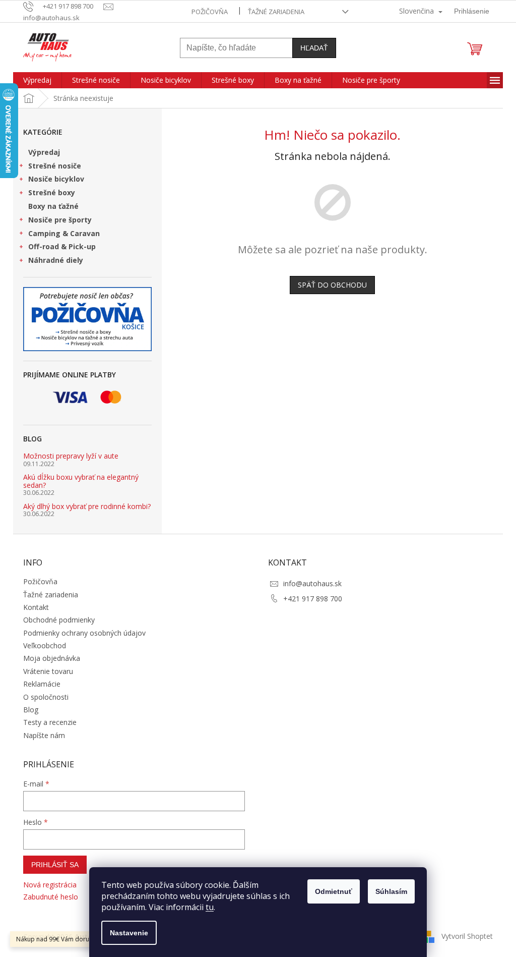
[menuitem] (37, 80)
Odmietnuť (333, 891)
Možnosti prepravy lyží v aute (70, 456)
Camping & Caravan (64, 233)
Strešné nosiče (54, 166)
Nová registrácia (50, 884)
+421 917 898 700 (312, 598)
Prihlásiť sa (55, 865)
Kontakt (36, 607)
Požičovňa (209, 11)
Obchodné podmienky (59, 620)
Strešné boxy (51, 192)
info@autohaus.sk (312, 583)
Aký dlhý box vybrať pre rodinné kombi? (87, 506)
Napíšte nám (44, 735)
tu (210, 907)
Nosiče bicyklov (56, 179)
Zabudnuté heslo (50, 897)
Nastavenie (129, 933)
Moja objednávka (51, 658)
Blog (30, 709)
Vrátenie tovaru (48, 671)
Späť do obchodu (332, 285)
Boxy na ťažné (53, 206)
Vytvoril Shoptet (467, 935)
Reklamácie (41, 684)
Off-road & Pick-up (62, 246)
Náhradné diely (55, 260)
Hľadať (314, 48)
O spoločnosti (46, 697)
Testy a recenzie (50, 722)
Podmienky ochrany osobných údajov (84, 633)
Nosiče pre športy (60, 219)
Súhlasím (391, 891)
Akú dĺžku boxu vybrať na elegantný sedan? (81, 481)
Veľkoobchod (44, 645)
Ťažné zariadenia (276, 11)
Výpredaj (44, 152)
